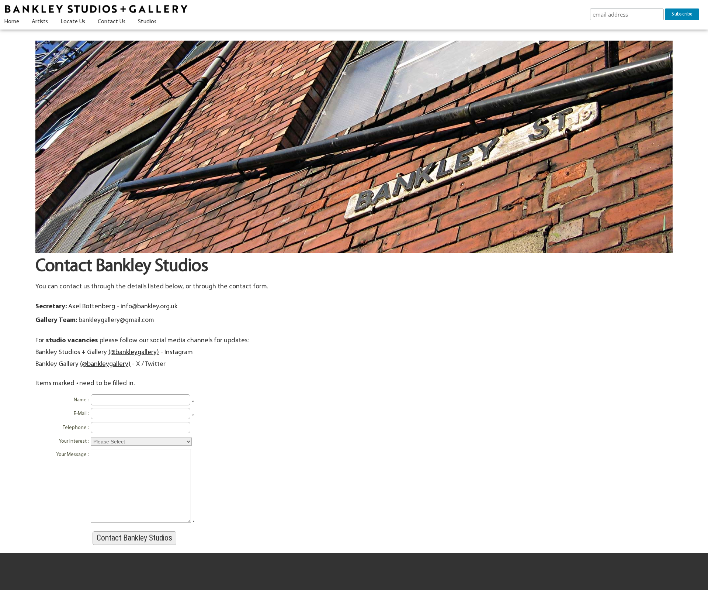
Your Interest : (74, 441)
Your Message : (72, 454)
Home (11, 22)
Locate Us (72, 22)
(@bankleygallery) (133, 352)
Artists (40, 22)
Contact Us (111, 22)
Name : (81, 400)
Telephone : (76, 428)
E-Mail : (81, 413)
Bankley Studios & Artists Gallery (96, 9)
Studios (147, 22)
